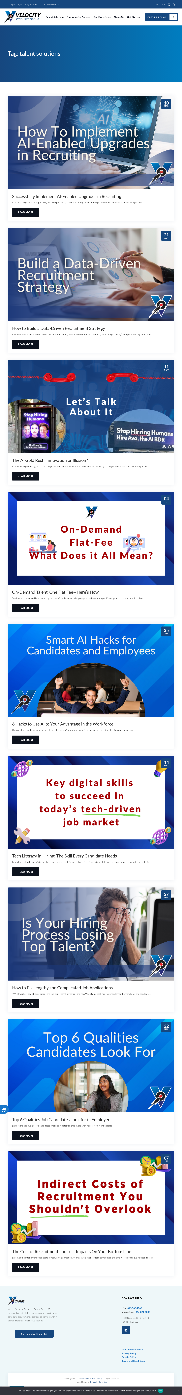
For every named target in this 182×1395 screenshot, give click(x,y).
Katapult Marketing (98, 1382)
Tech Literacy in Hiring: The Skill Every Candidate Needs (64, 855)
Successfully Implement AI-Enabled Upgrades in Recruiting (67, 196)
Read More (26, 212)
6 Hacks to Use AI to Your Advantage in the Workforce (62, 723)
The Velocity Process (79, 17)
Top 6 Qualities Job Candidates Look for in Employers (61, 1119)
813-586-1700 (134, 1308)
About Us (119, 17)
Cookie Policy (129, 1357)
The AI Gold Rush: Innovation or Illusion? (50, 460)
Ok (160, 1390)
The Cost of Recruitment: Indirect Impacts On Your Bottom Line (71, 1251)
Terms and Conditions (133, 1360)
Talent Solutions (55, 17)
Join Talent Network (132, 1349)
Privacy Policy (129, 1353)
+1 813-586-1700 (51, 4)
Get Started (134, 17)
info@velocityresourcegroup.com (23, 4)
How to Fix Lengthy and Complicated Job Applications (62, 987)
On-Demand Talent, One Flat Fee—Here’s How (55, 592)
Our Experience (102, 17)
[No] (178, 1390)
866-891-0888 (143, 1312)
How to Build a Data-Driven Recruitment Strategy (59, 328)
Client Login (160, 4)
